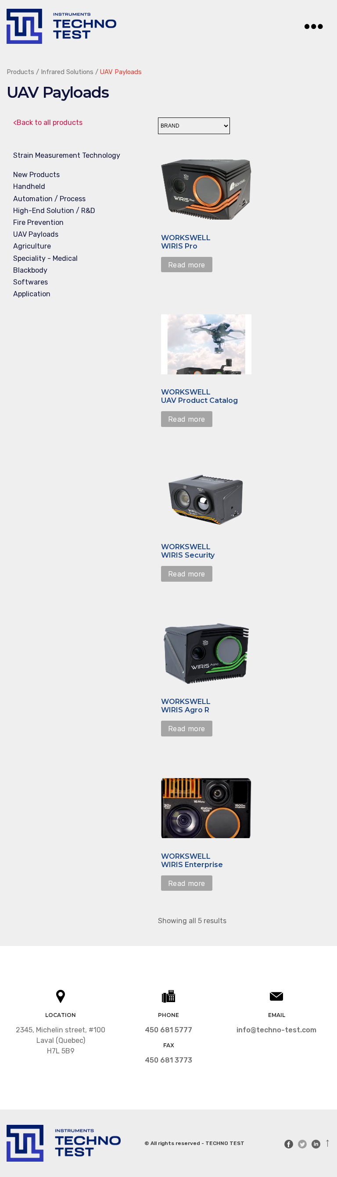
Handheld (29, 186)
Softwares (30, 282)
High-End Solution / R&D (54, 210)
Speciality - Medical (45, 258)
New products (36, 175)
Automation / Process (49, 199)
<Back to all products (47, 122)
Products (20, 72)
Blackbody (30, 270)
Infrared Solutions (67, 72)
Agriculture (32, 246)
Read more (186, 264)
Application (31, 294)
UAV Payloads (35, 234)
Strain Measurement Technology (66, 155)
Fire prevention (38, 222)
